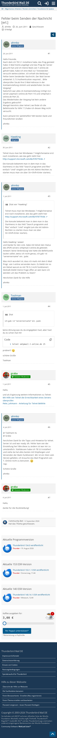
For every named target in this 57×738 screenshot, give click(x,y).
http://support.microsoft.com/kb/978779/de (23, 159)
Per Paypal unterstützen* (17, 630)
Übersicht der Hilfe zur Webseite (15, 686)
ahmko (8, 26)
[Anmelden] (46, 3)
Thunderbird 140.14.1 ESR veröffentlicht (31, 594)
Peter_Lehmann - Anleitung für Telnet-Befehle (24, 403)
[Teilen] (53, 34)
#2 (49, 147)
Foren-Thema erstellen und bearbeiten (17, 700)
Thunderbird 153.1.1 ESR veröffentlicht (31, 570)
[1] (7, 344)
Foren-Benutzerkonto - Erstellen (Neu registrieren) (22, 696)
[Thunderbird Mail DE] (15, 3)
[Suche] (39, 3)
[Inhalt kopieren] (51, 339)
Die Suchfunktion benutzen (13, 691)
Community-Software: (16, 726)
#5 (49, 384)
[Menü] (53, 3)
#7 (49, 497)
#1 (49, 53)
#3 (49, 196)
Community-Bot (16, 521)
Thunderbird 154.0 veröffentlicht (28, 545)
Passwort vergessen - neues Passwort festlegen (21, 705)
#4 (49, 306)
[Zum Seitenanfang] (53, 734)
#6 (49, 427)
